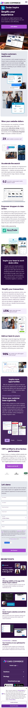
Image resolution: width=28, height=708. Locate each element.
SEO (7, 440)
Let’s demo (14, 26)
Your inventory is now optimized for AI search (13, 643)
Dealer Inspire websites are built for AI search (14, 612)
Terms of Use (19, 530)
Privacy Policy (23, 537)
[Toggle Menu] (26, 2)
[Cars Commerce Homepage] (14, 661)
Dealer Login (13, 665)
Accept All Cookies (14, 705)
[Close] (26, 688)
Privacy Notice (21, 690)
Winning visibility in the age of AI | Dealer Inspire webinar (13, 582)
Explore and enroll (12, 466)
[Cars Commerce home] (11, 3)
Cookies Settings (14, 702)
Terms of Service (14, 538)
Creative (19, 440)
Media (12, 440)
